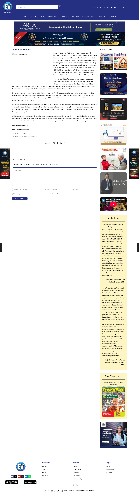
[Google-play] (115, 7)
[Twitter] (54, 143)
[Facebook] (90, 7)
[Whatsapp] (108, 7)
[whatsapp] (64, 143)
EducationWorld (56, 491)
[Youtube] (97, 7)
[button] (124, 7)
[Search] (60, 7)
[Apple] (111, 7)
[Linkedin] (104, 7)
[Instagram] (101, 7)
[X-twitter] (94, 7)
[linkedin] (61, 143)
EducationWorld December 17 (26, 136)
